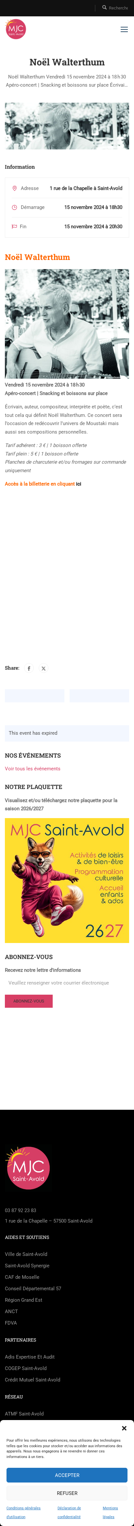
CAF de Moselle (22, 1277)
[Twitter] (43, 668)
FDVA (11, 1323)
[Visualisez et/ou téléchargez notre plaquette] (67, 880)
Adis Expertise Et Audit (30, 1357)
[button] (124, 1428)
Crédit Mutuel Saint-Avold (32, 1380)
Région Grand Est (23, 1300)
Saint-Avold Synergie (27, 1266)
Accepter (67, 1475)
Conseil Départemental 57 (33, 1289)
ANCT (11, 1311)
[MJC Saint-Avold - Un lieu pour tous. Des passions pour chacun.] (16, 29)
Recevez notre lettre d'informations (43, 970)
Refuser (67, 1493)
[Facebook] (29, 668)
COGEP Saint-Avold (26, 1368)
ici (78, 484)
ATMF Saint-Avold (24, 1414)
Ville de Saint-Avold (26, 1254)
